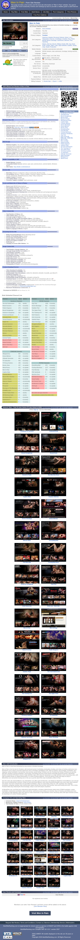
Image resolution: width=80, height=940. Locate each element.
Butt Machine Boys (66, 120)
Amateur (50, 37)
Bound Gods (64, 117)
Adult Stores (36, 12)
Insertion (64, 39)
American (45, 37)
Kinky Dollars (27, 802)
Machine (66, 40)
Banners (47, 922)
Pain (71, 40)
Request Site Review (12, 922)
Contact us (39, 922)
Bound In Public (65, 119)
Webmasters (70, 922)
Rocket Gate (47, 81)
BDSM (44, 40)
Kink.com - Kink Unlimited (21, 127)
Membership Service (58, 922)
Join (6, 50)
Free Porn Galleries (40, 15)
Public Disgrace (65, 143)
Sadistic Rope (65, 145)
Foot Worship (64, 130)
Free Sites (24, 12)
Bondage (54, 40)
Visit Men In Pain (40, 913)
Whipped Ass (64, 157)
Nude (73, 44)
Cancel (15, 50)
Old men (49, 44)
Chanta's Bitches (65, 123)
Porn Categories (58, 12)
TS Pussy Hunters (66, 151)
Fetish (73, 39)
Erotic (44, 45)
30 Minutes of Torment (67, 113)
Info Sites (46, 12)
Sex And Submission (66, 146)
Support (23, 50)
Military (59, 44)
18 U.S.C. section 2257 (52, 929)
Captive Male (64, 122)
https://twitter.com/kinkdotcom (22, 167)
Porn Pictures (72, 12)
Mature (44, 44)
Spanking (45, 42)
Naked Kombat (65, 142)
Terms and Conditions (28, 922)
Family (63, 44)
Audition (69, 45)
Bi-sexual (56, 37)
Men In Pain (64, 139)
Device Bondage (65, 125)
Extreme (62, 37)
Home (6, 12)
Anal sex (51, 39)
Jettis (60, 81)
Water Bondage (65, 155)
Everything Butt (65, 129)
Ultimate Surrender (66, 154)
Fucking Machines (66, 132)
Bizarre (49, 40)
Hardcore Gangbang (66, 133)
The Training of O (66, 148)
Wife (67, 44)
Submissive (60, 40)
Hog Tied (63, 135)
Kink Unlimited (46, 28)
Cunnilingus (58, 39)
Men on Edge (64, 141)
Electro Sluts (64, 127)
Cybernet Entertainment (22, 801)
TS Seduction (64, 152)
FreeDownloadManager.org (27, 286)
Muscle (54, 44)
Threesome (45, 39)
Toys (69, 39)
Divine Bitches (65, 126)
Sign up (36, 409)
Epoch (55, 81)
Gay (70, 44)
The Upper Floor (65, 149)
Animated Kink (65, 114)
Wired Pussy (64, 158)
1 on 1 (70, 37)
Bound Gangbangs (66, 116)
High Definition (62, 45)
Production (53, 47)
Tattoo (52, 45)
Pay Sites (14, 12)
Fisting (48, 45)
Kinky (66, 37)
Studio (47, 47)
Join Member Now (40, 906)
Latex (56, 45)
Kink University (65, 136)
